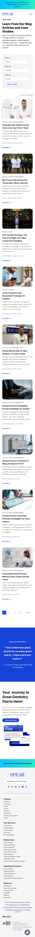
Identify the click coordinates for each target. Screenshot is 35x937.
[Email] (26, 787)
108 (27, 613)
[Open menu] (31, 14)
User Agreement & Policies (10, 907)
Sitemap (29, 907)
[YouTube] (23, 787)
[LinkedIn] (16, 787)
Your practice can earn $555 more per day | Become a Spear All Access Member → (17, 4)
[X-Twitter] (19, 787)
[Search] (27, 62)
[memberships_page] (17, 763)
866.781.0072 (14, 905)
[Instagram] (12, 787)
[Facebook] (9, 787)
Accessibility (22, 907)
